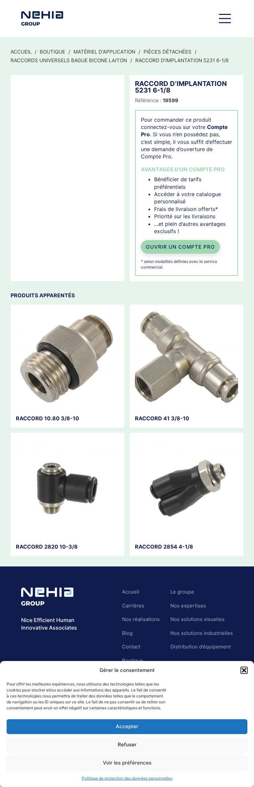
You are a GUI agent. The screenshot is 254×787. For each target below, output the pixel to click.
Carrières (133, 605)
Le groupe (182, 592)
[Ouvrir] (225, 18)
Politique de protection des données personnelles (127, 778)
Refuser (127, 744)
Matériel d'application (104, 52)
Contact (131, 646)
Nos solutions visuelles (197, 619)
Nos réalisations (141, 619)
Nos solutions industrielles (201, 633)
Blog (127, 633)
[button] (244, 670)
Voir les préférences (127, 763)
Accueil (21, 52)
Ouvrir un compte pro (180, 247)
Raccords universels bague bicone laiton (69, 60)
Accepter (127, 726)
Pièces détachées (167, 52)
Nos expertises (188, 605)
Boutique (52, 52)
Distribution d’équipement (200, 646)
